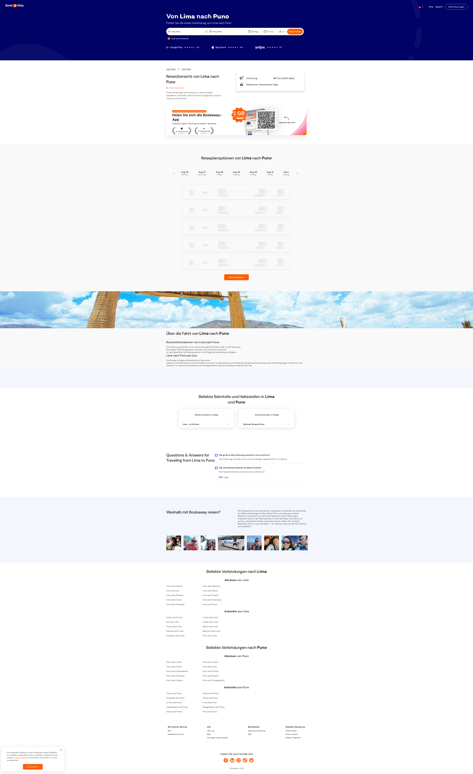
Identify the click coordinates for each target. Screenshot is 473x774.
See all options (236, 277)
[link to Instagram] (238, 760)
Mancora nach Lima (211, 631)
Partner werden (292, 734)
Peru (173, 69)
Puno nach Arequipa (175, 675)
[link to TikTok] (245, 760)
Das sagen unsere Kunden (217, 738)
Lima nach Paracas (174, 595)
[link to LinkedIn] (232, 760)
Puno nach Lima (210, 635)
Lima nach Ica (172, 590)
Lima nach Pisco (210, 604)
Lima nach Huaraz (174, 586)
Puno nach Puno (210, 711)
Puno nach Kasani (210, 675)
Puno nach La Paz (174, 662)
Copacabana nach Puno (177, 707)
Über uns (210, 731)
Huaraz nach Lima (174, 617)
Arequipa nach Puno (175, 698)
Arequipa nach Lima (175, 635)
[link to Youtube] (251, 760)
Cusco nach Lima (174, 626)
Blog (208, 734)
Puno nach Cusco (174, 666)
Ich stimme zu (33, 767)
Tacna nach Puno (210, 698)
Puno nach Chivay (211, 671)
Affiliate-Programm (293, 738)
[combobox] (185, 31)
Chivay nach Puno (174, 711)
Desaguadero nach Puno (214, 707)
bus (250, 365)
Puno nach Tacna (210, 662)
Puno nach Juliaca (174, 680)
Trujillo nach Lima (210, 622)
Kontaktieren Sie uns (176, 734)
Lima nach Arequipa (175, 604)
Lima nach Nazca (210, 590)
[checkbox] (169, 38)
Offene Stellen (291, 731)
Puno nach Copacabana (177, 671)
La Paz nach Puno (174, 702)
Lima (168, 69)
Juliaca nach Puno (211, 693)
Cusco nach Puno (174, 693)
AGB (249, 734)
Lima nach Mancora (211, 586)
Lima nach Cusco (174, 599)
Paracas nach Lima (174, 631)
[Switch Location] (206, 31)
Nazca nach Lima (210, 626)
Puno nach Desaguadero (214, 680)
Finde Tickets (295, 31)
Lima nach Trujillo (210, 595)
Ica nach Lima (172, 622)
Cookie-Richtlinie (20, 758)
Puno (184, 69)
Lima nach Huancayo (212, 599)
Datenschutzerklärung (256, 731)
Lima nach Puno (210, 702)
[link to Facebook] (226, 760)
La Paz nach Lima (210, 617)
